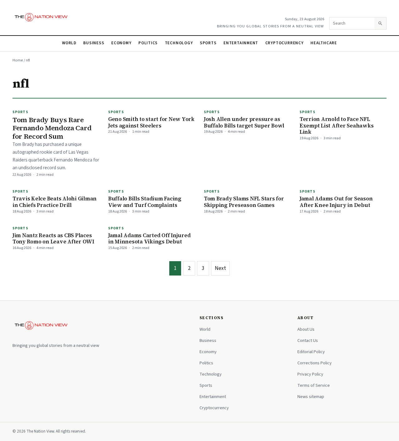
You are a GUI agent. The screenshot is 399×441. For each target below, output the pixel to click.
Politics (148, 43)
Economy (121, 43)
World (69, 43)
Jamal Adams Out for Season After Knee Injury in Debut (336, 202)
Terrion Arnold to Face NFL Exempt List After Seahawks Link (336, 125)
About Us (306, 329)
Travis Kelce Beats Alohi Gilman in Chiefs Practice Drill (54, 202)
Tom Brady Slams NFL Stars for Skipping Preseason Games (244, 202)
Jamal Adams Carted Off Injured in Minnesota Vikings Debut (149, 239)
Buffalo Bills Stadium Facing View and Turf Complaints (144, 202)
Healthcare (323, 43)
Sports (208, 43)
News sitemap (310, 396)
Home (17, 60)
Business (93, 43)
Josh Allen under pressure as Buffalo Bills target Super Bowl (244, 122)
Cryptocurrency (284, 43)
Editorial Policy (311, 351)
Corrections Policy (314, 363)
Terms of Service (313, 385)
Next (220, 268)
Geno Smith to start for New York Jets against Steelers (151, 122)
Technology (179, 43)
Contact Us (307, 340)
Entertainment (241, 43)
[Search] (380, 23)
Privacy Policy (310, 374)
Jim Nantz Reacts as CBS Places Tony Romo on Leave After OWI (53, 239)
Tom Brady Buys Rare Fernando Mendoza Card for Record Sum (51, 128)
